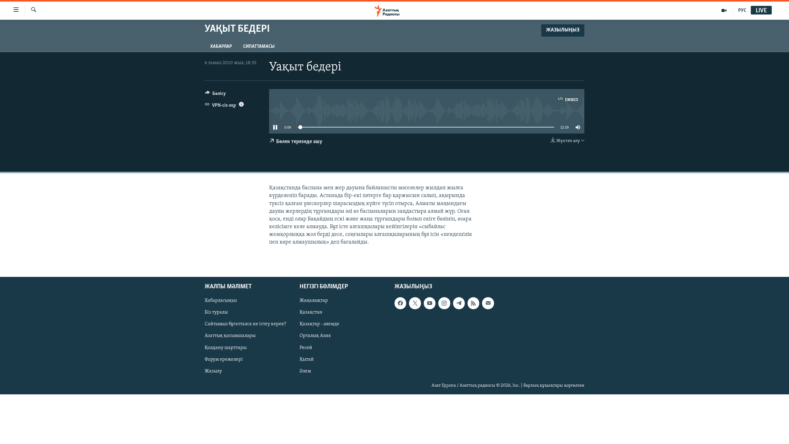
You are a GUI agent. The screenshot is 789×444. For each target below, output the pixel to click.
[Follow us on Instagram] (444, 303)
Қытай (307, 359)
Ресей (306, 347)
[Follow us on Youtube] (429, 303)
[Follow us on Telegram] (459, 303)
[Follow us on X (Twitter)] (415, 303)
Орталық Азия (315, 335)
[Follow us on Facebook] (400, 303)
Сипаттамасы (259, 46)
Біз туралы (216, 312)
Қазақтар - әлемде (319, 324)
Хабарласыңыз (221, 300)
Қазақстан (311, 312)
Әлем (305, 370)
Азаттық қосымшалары (230, 335)
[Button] (215, 95)
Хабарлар (221, 46)
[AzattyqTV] (724, 10)
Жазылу (213, 370)
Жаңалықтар (314, 300)
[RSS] (473, 303)
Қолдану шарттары (226, 347)
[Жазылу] (488, 303)
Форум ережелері (224, 359)
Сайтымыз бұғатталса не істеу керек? (245, 324)
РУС (742, 10)
